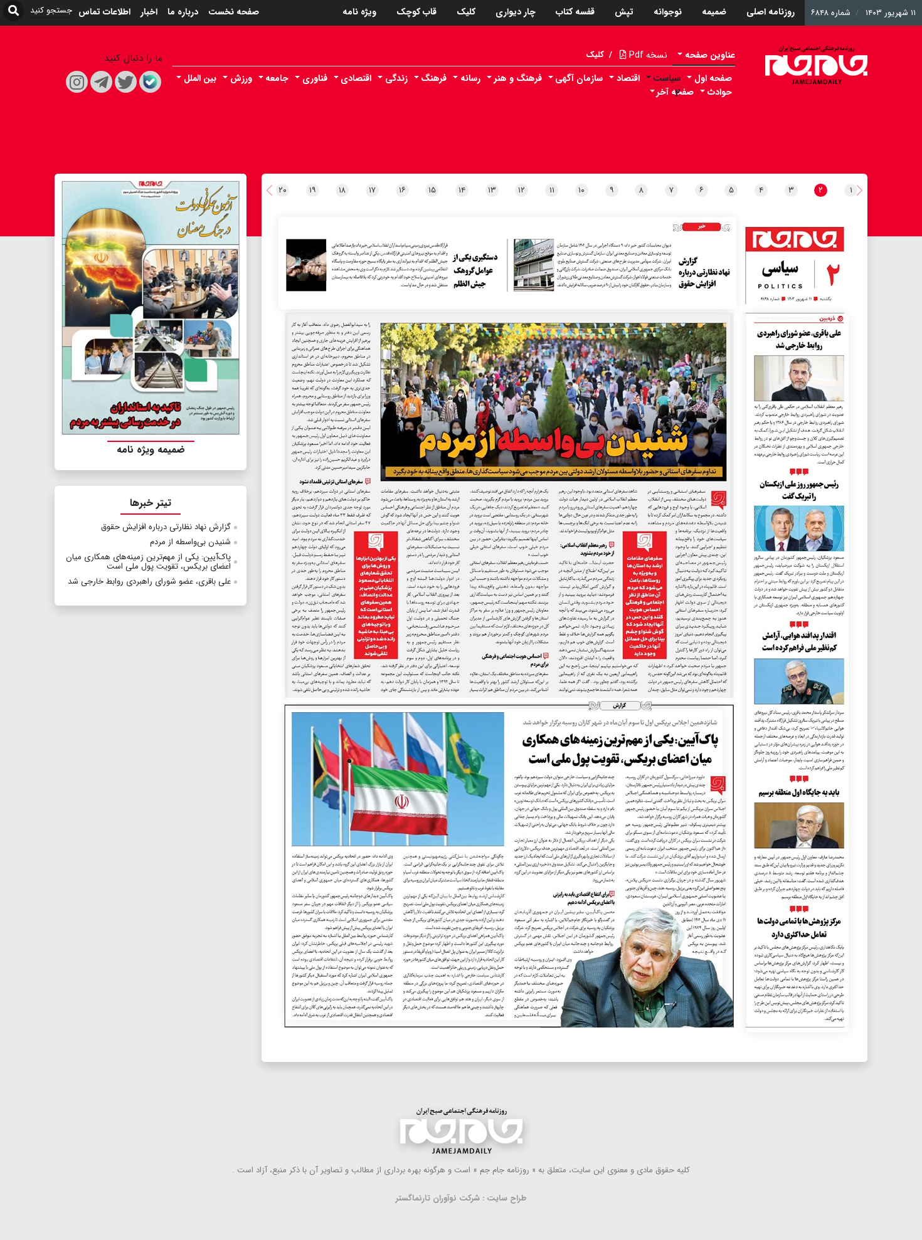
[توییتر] (126, 82)
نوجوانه (668, 12)
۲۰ (282, 190)
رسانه (470, 78)
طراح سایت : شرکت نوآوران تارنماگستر (461, 1198)
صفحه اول (713, 78)
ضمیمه (714, 12)
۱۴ (461, 190)
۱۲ (521, 190)
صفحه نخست (233, 12)
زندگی (396, 78)
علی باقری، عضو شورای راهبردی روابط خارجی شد (149, 581)
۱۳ (492, 190)
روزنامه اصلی (770, 12)
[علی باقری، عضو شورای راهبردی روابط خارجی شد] (797, 672)
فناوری (314, 78)
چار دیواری (515, 12)
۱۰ (581, 190)
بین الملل (200, 78)
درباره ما (182, 12)
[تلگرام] (101, 82)
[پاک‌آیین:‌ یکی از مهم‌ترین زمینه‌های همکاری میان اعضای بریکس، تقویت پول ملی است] (504, 864)
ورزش (241, 78)
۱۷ (372, 190)
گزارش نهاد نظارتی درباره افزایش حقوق (166, 526)
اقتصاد (628, 78)
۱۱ (551, 190)
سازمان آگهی (579, 78)
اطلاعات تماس (104, 12)
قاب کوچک (416, 12)
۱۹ (312, 190)
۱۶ (402, 190)
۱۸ (342, 190)
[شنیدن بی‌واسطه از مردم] (509, 508)
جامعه (277, 78)
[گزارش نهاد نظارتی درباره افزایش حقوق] (507, 263)
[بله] (150, 82)
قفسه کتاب (575, 12)
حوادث (719, 92)
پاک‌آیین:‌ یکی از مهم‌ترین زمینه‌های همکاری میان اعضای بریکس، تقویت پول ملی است (148, 562)
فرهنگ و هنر (518, 78)
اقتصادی (356, 78)
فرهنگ (434, 78)
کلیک (466, 12)
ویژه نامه (359, 12)
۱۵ (432, 190)
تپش (624, 12)
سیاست (667, 78)
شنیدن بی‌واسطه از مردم (190, 542)
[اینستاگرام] (77, 82)
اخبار (148, 12)
